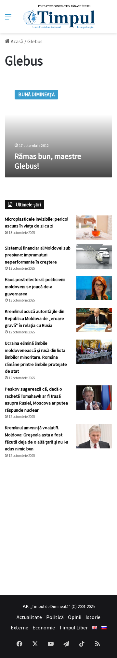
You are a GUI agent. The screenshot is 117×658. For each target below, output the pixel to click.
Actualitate (29, 617)
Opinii (74, 617)
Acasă (16, 41)
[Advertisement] (58, 526)
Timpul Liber (73, 627)
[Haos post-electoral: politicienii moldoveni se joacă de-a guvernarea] (94, 288)
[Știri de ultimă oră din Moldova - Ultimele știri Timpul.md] (58, 17)
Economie (43, 627)
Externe (19, 627)
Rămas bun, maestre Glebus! (48, 161)
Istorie (92, 617)
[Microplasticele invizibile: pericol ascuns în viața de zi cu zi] (94, 227)
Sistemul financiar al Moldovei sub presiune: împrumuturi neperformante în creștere (38, 255)
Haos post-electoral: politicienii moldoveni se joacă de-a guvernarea (35, 286)
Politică (55, 617)
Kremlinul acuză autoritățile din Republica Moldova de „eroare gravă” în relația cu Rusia (34, 318)
